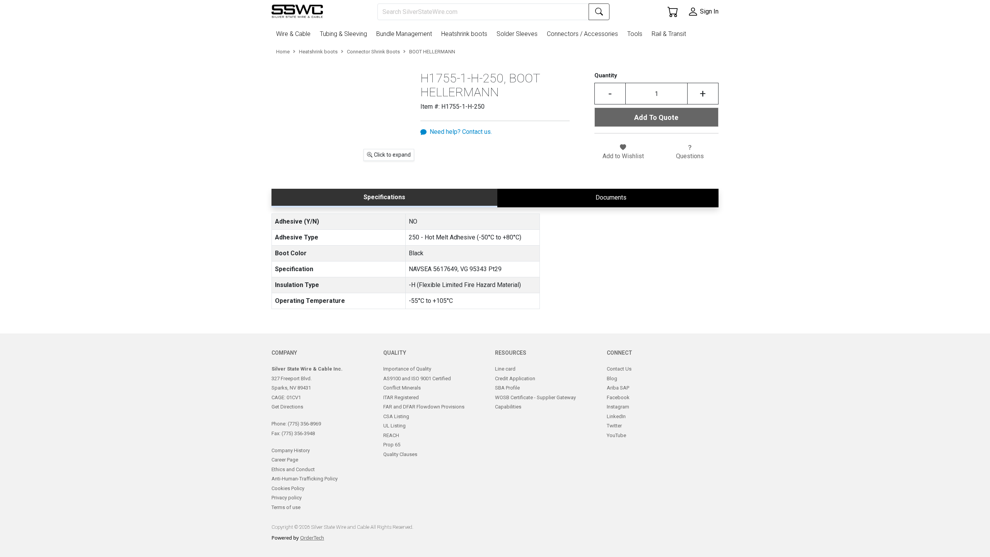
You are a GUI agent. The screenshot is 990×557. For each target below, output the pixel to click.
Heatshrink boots (318, 52)
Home (283, 52)
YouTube (616, 435)
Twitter (614, 426)
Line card (505, 369)
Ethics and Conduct (293, 469)
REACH (391, 435)
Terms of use (285, 507)
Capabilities (508, 407)
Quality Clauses (400, 454)
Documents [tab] (611, 197)
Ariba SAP (618, 388)
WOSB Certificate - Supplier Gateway (535, 397)
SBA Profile (507, 388)
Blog (612, 378)
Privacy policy (286, 498)
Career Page (284, 460)
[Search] (599, 11)
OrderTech (312, 537)
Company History (290, 450)
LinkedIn (616, 416)
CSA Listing (396, 416)
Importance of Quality (407, 369)
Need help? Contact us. (461, 131)
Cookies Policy (287, 488)
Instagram (618, 407)
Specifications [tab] (384, 197)
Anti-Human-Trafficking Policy (304, 479)
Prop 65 (391, 445)
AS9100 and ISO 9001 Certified (417, 378)
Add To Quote (656, 117)
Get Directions (287, 407)
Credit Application (515, 378)
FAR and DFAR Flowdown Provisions (423, 407)
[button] (295, 34)
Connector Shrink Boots (373, 52)
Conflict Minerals (402, 388)
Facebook (618, 397)
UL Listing (394, 426)
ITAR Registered (401, 397)
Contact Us (619, 369)
